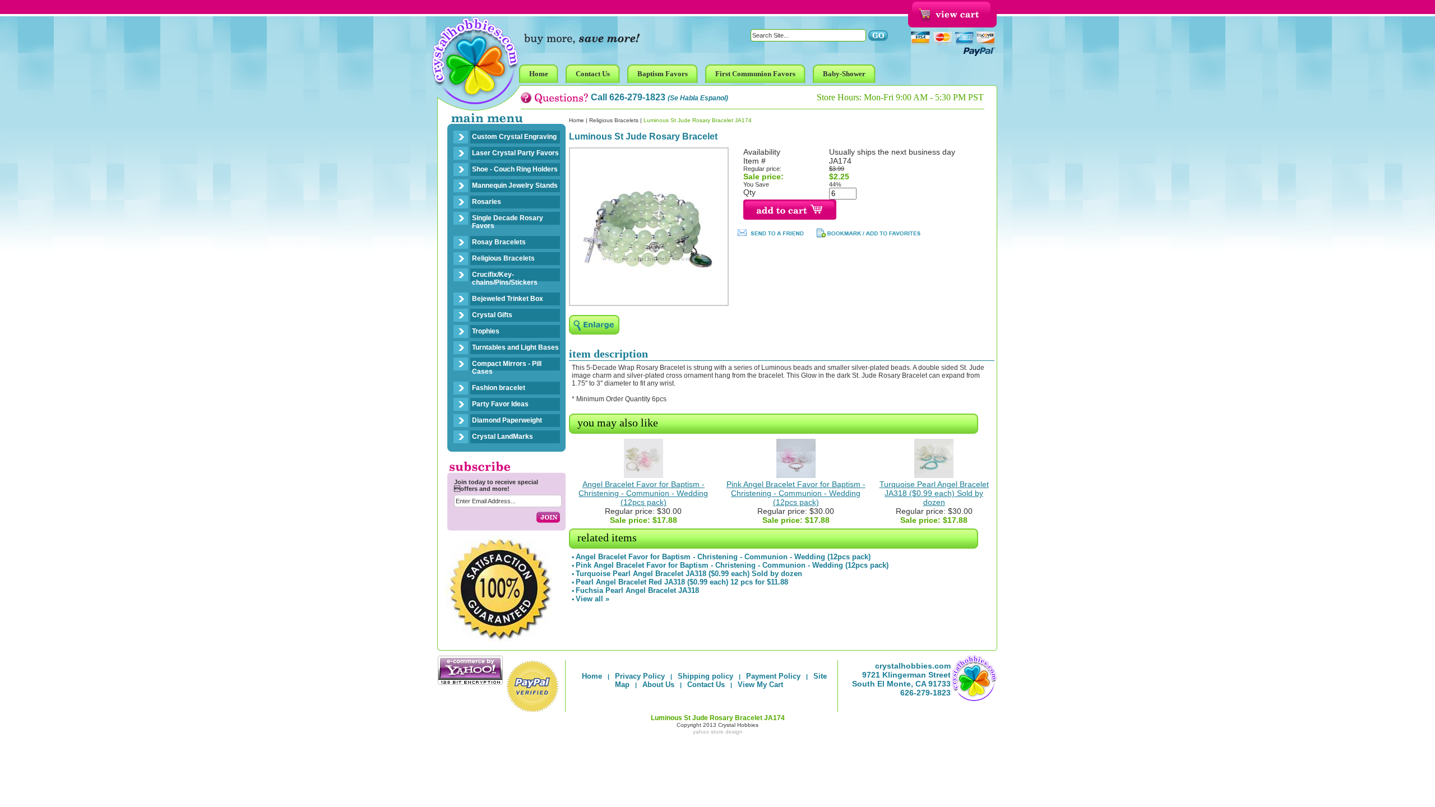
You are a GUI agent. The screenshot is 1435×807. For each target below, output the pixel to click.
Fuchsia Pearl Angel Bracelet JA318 (637, 590)
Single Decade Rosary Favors (507, 222)
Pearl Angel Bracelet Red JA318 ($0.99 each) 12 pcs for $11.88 (682, 582)
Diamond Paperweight (507, 420)
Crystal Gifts (492, 315)
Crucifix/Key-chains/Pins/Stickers (505, 278)
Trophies (485, 331)
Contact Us (706, 684)
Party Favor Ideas (500, 404)
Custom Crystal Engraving (514, 137)
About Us (658, 684)
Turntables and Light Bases (515, 347)
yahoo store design (718, 732)
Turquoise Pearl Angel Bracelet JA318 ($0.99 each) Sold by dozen (934, 493)
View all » (592, 599)
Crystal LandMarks (502, 436)
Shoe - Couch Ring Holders (515, 169)
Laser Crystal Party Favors (515, 153)
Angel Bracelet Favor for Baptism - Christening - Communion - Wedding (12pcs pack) (643, 493)
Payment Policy (773, 676)
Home (576, 120)
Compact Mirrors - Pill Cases (506, 367)
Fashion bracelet (498, 388)
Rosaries (486, 202)
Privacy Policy (640, 676)
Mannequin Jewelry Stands (515, 185)
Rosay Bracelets (499, 242)
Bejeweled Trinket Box (507, 299)
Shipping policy (705, 676)
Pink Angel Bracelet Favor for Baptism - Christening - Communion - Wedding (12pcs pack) (795, 493)
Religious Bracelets (503, 258)
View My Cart (760, 684)
